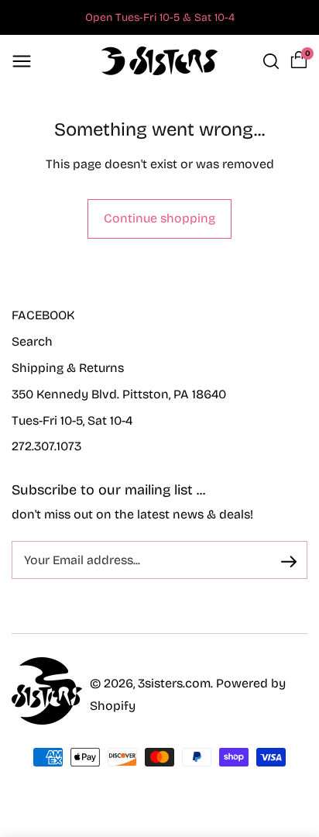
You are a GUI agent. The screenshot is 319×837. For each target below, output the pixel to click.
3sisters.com (174, 683)
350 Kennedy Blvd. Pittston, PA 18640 (119, 394)
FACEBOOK (43, 315)
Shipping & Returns (68, 367)
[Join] (289, 561)
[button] (21, 61)
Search (32, 341)
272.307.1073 (46, 446)
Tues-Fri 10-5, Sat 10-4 (72, 420)
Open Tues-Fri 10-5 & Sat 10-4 (160, 17)
